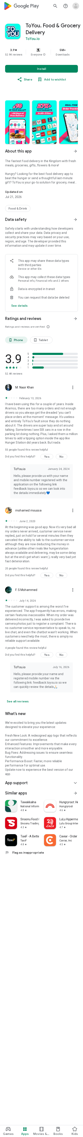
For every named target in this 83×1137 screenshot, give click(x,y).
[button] (44, 54)
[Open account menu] (76, 6)
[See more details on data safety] (20, 305)
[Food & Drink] (17, 208)
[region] (41, 52)
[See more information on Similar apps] (75, 793)
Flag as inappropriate (24, 852)
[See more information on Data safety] (75, 219)
